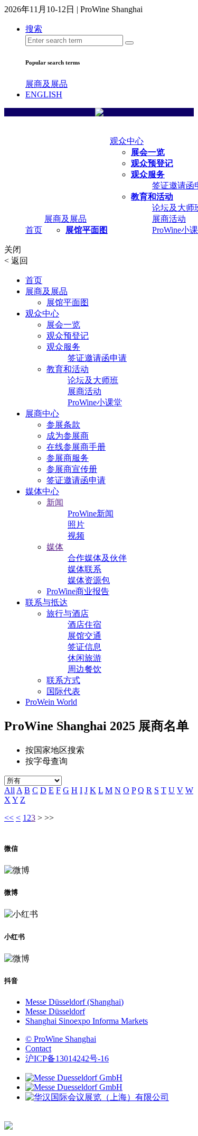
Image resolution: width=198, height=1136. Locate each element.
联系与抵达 (46, 602)
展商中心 (42, 413)
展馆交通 (84, 635)
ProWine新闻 (91, 513)
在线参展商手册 (76, 446)
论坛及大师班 (93, 380)
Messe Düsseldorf (55, 1011)
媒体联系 (84, 569)
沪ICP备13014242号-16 (67, 1058)
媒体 (54, 546)
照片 (76, 524)
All (9, 790)
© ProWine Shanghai (60, 1038)
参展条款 (63, 424)
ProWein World (51, 701)
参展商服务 (67, 457)
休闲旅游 (84, 657)
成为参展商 (67, 435)
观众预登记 (152, 163)
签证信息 (84, 646)
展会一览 (148, 152)
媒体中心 (42, 491)
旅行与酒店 (67, 613)
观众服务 (148, 174)
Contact (38, 1048)
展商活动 (169, 218)
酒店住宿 (84, 624)
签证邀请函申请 (97, 357)
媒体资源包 (89, 580)
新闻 (54, 502)
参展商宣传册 (71, 469)
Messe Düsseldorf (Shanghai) (74, 1001)
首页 (33, 229)
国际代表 (63, 691)
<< (9, 817)
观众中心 (127, 141)
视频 (76, 535)
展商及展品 (46, 83)
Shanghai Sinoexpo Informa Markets (86, 1020)
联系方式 (63, 680)
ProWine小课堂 (95, 402)
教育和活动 (152, 196)
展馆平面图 (86, 229)
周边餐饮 (84, 669)
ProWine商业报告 (77, 591)
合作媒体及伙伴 (97, 557)
